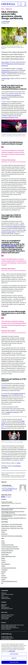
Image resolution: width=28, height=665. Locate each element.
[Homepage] (9, 4)
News (2, 9)
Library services (4, 597)
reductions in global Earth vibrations (16, 226)
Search (20, 5)
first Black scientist (9, 246)
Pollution (3, 579)
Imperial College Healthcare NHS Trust (9, 627)
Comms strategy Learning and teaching (10, 548)
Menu (25, 5)
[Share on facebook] (2, 497)
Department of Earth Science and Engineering (11, 536)
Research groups (5, 617)
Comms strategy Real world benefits (9, 546)
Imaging (3, 558)
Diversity (3, 560)
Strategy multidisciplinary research (9, 581)
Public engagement (5, 564)
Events (3, 541)
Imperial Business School (6, 608)
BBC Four (3, 428)
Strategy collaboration (6, 552)
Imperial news (4, 534)
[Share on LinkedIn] (4, 497)
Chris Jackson (5, 62)
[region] (14, 652)
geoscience (4, 103)
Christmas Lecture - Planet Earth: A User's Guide (12, 528)
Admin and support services (7, 615)
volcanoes (4, 387)
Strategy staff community (7, 550)
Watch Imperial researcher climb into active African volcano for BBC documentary (12, 512)
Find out (8, 458)
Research (3, 575)
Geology (3, 566)
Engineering (9, 9)
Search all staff (4, 618)
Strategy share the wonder (7, 544)
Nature (2, 573)
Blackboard (3, 593)
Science (3, 532)
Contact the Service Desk (7, 594)
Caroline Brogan (6, 21)
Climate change (4, 554)
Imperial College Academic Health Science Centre (12, 625)
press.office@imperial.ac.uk (11, 488)
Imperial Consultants (6, 629)
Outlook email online (5, 598)
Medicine (3, 606)
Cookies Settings (14, 654)
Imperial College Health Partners (8, 626)
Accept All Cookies (14, 662)
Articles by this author (7, 490)
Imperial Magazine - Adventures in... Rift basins (11, 526)
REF (2, 583)
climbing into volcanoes (12, 412)
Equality (3, 542)
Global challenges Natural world (8, 556)
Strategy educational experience (8, 568)
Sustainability (4, 569)
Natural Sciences (5, 607)
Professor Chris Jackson (6, 502)
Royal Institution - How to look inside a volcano (11, 524)
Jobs (2, 595)
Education (3, 571)
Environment (4, 577)
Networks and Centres (6, 616)
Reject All (14, 658)
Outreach (3, 562)
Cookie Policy (11, 651)
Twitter (18, 463)
